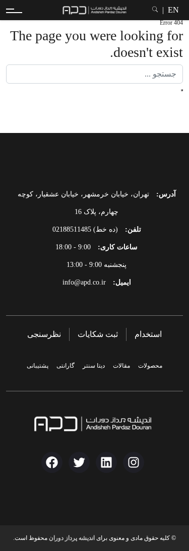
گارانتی (65, 365)
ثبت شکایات (98, 334)
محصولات (150, 365)
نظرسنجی (44, 334)
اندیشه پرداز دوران (72, 537)
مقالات (121, 365)
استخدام (148, 334)
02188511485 (71, 229)
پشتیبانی (37, 365)
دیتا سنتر (94, 365)
